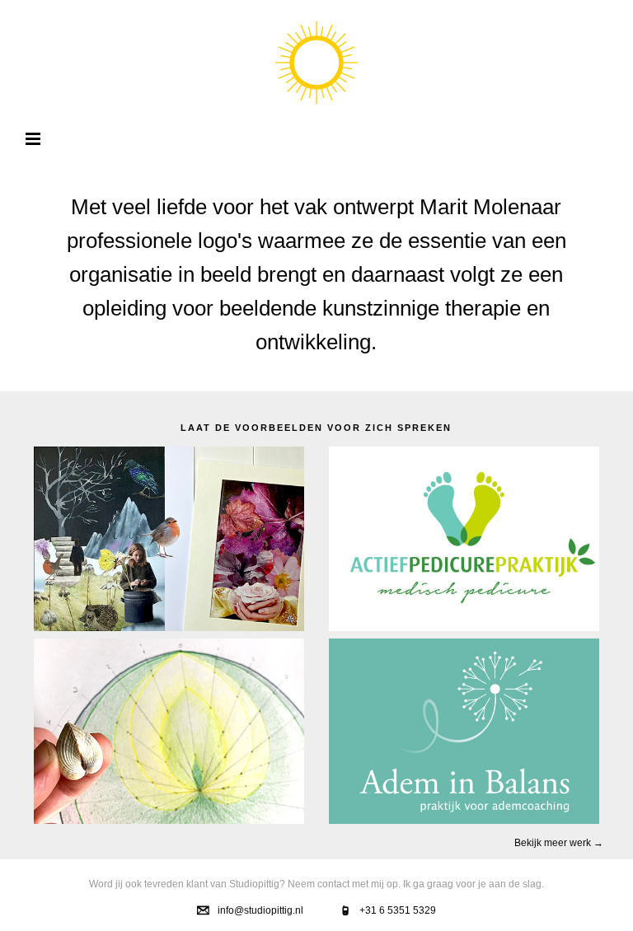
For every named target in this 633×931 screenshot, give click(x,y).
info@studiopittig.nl (260, 910)
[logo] (316, 62)
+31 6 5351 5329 (397, 910)
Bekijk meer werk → (558, 843)
